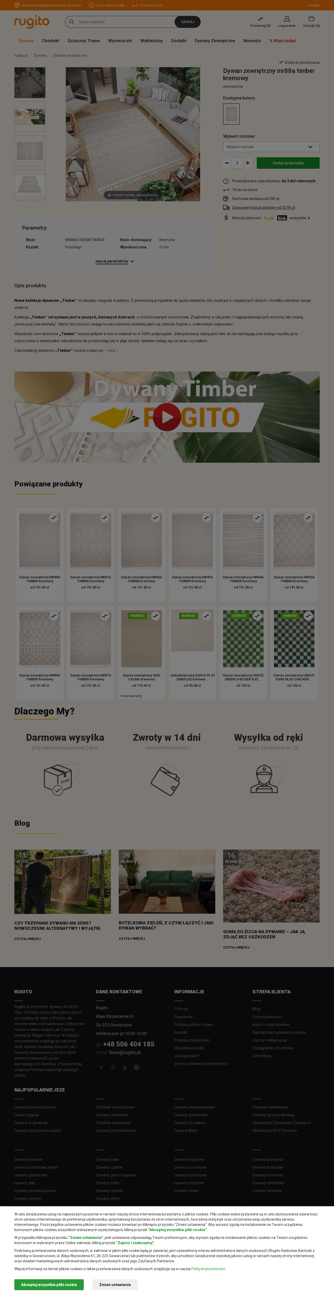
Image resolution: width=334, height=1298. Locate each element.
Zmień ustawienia (115, 1285)
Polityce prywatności (208, 1269)
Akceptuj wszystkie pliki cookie (49, 1285)
